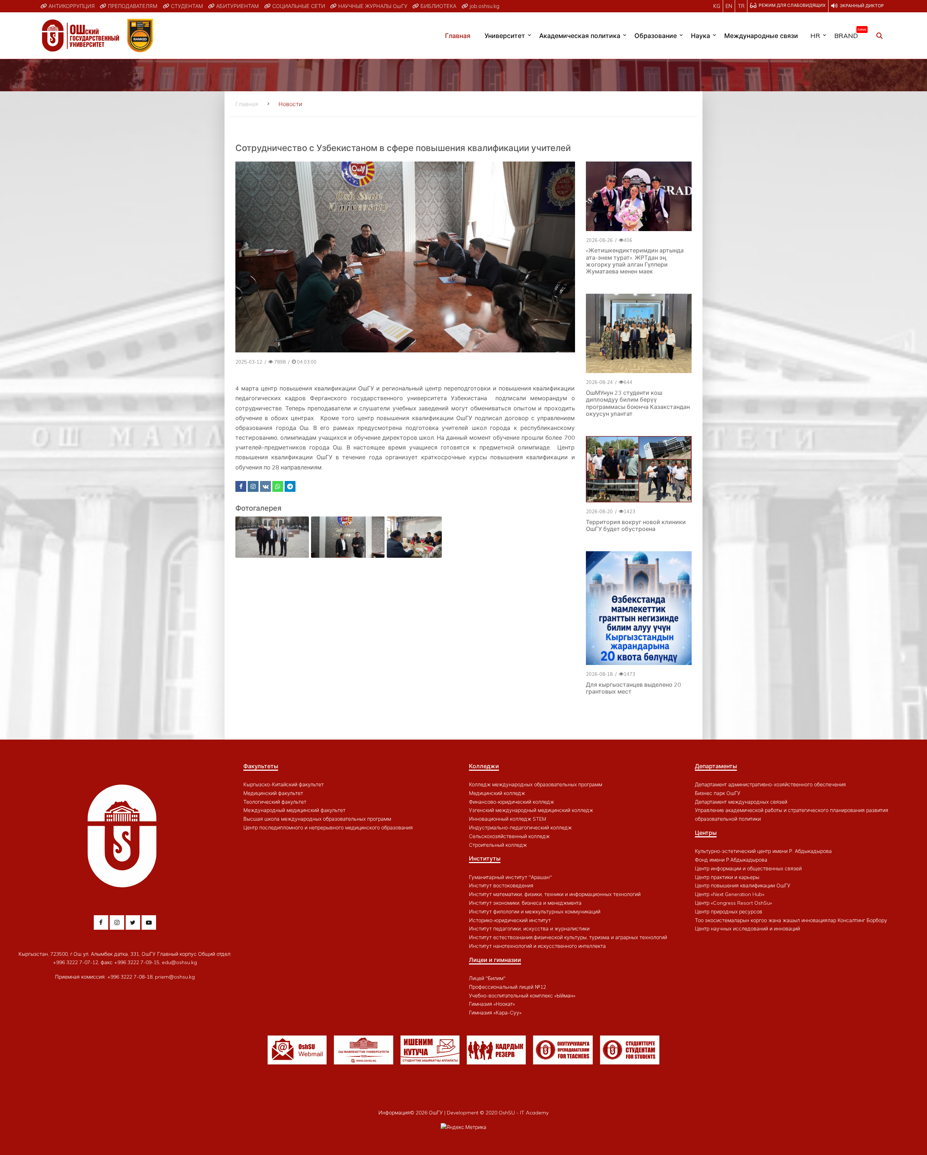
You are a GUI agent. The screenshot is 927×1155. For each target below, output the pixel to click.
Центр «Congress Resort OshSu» (733, 903)
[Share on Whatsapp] (277, 486)
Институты (484, 858)
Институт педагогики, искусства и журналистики (529, 928)
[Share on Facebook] (240, 486)
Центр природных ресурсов (728, 911)
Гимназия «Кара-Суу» (495, 1012)
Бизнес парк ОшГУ (718, 793)
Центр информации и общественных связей (748, 868)
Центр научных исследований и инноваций (747, 928)
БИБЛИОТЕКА (437, 6)
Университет (505, 35)
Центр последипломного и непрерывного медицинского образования (328, 827)
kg (716, 6)
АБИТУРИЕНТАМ (237, 6)
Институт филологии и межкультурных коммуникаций (534, 911)
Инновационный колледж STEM (507, 819)
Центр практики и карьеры (727, 877)
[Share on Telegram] (290, 486)
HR (815, 35)
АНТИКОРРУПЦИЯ (71, 6)
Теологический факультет (274, 802)
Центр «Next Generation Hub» (729, 894)
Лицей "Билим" (487, 978)
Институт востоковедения (501, 885)
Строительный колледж (498, 845)
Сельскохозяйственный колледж (509, 836)
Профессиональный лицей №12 (507, 987)
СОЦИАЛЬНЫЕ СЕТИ (298, 6)
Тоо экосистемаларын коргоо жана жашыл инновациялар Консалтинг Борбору (791, 920)
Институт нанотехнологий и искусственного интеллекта (537, 946)
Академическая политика (579, 35)
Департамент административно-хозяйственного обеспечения (770, 784)
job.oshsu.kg (483, 6)
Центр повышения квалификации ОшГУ (742, 885)
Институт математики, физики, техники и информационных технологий (555, 894)
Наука (700, 35)
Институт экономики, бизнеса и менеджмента (525, 903)
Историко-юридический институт (510, 920)
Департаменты (716, 766)
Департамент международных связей (741, 802)
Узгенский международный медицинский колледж (531, 810)
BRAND (848, 34)
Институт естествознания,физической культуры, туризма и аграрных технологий (568, 937)
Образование (655, 35)
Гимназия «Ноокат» (492, 1004)
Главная (457, 35)
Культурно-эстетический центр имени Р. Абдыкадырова (763, 851)
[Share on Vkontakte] (265, 486)
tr (741, 6)
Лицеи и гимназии (495, 959)
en (729, 6)
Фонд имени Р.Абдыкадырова (731, 860)
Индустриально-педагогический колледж (520, 827)
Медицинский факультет (273, 793)
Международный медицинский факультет (294, 810)
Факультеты (260, 766)
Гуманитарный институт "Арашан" (510, 877)
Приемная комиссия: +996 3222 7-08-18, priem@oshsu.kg (125, 977)
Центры (706, 832)
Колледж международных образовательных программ (535, 784)
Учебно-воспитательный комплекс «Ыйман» (522, 995)
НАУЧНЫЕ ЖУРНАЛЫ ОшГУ (372, 6)
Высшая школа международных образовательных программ (317, 819)
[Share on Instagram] (253, 486)
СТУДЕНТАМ (186, 6)
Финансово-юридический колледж (511, 802)
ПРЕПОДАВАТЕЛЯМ (132, 6)
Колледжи (484, 766)
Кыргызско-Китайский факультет (283, 784)
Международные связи (761, 35)
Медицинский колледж (497, 793)
